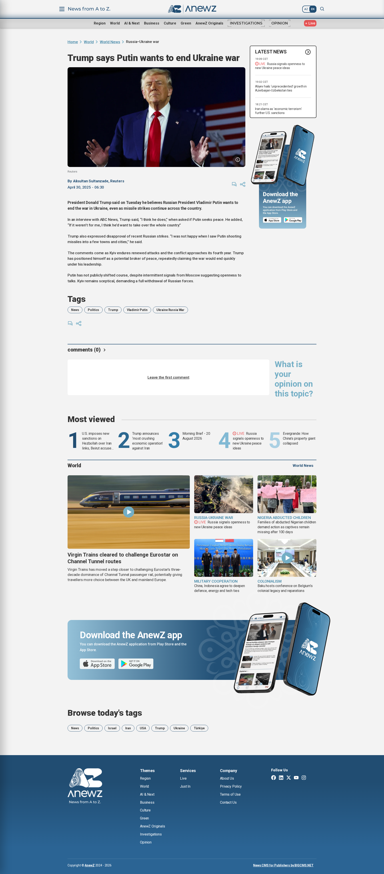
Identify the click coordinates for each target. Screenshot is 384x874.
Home (73, 42)
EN (312, 9)
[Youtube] (296, 778)
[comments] (234, 184)
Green (186, 23)
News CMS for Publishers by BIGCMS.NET (283, 865)
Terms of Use (230, 794)
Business (151, 23)
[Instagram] (303, 778)
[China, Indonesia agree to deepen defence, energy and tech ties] (223, 558)
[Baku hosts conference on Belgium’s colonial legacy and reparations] (287, 558)
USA (143, 728)
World (115, 23)
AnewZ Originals (209, 23)
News (75, 310)
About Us (227, 778)
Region (100, 23)
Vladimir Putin (137, 310)
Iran (128, 728)
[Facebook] (273, 778)
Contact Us (228, 802)
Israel (112, 728)
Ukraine (179, 728)
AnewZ (89, 865)
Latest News (271, 52)
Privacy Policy (231, 786)
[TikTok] (311, 778)
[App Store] (272, 220)
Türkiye (199, 728)
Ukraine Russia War (170, 310)
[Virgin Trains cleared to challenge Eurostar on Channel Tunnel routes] (129, 512)
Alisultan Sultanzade (90, 181)
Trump (113, 310)
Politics (93, 310)
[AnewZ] (85, 786)
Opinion (279, 23)
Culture (170, 23)
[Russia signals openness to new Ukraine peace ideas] (223, 494)
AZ (306, 9)
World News (110, 42)
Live (183, 778)
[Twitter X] (288, 778)
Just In (185, 786)
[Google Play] (294, 220)
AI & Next (132, 23)
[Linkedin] (281, 778)
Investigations (246, 23)
